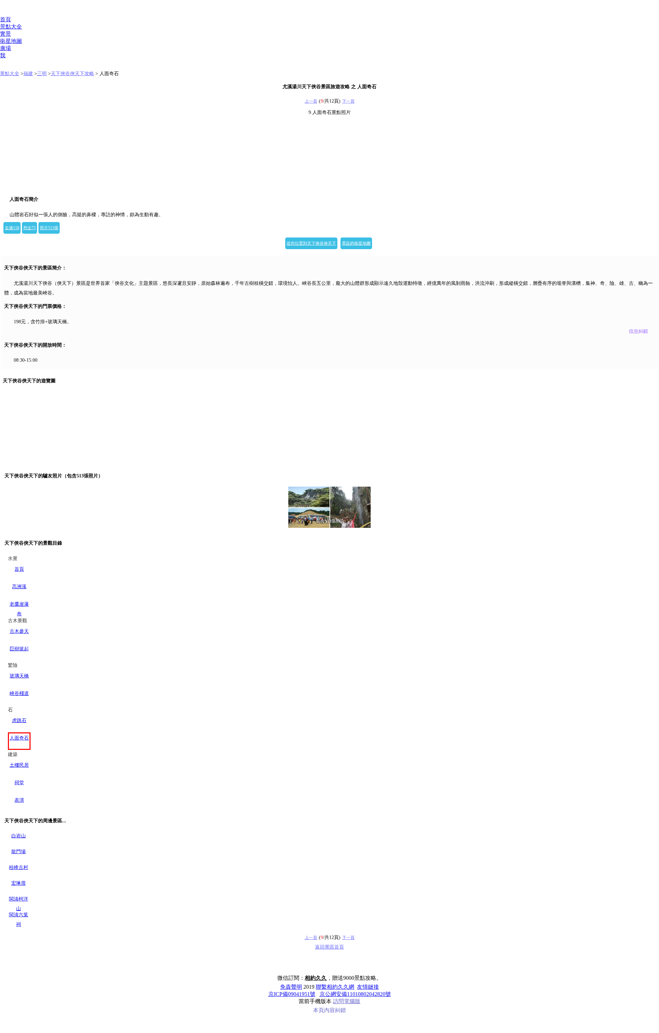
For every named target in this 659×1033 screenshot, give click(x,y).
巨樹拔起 (19, 648)
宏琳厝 (18, 883)
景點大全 (11, 27)
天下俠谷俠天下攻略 (72, 73)
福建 (28, 73)
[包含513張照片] (329, 507)
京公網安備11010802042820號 (355, 994)
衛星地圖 (11, 41)
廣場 (5, 48)
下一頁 (348, 101)
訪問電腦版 (346, 1001)
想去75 (29, 227)
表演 (19, 800)
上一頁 (311, 101)
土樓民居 (19, 765)
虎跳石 (19, 720)
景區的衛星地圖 (356, 243)
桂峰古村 (18, 867)
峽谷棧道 (19, 693)
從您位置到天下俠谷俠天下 (311, 243)
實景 (5, 34)
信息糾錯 (638, 331)
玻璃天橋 (19, 675)
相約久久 (316, 978)
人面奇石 (19, 738)
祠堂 (19, 782)
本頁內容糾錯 (329, 1010)
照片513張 (49, 227)
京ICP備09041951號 (291, 994)
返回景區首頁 (329, 947)
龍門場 (18, 851)
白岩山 (18, 835)
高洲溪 (19, 586)
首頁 (5, 19)
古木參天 (19, 631)
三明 (42, 73)
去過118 (12, 227)
